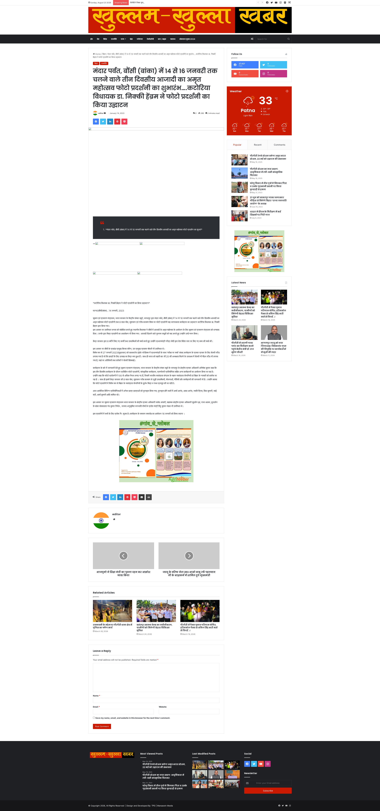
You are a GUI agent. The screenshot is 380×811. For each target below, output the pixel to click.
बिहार (104, 54)
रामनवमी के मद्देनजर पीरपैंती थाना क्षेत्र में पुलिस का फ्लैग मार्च (112, 626)
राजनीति (114, 39)
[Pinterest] (117, 122)
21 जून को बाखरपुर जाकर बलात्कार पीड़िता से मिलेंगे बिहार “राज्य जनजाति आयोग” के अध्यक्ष (268, 200)
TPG (153, 805)
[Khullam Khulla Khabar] (190, 20)
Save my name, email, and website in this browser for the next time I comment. (132, 718)
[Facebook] (96, 122)
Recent (257, 144)
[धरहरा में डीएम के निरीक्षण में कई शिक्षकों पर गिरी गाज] (239, 215)
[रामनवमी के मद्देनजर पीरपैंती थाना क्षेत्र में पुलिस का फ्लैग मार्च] (112, 611)
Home (98, 54)
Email (96, 707)
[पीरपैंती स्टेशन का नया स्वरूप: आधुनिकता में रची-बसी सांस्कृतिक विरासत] (239, 173)
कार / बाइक (162, 39)
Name (96, 695)
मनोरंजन (140, 39)
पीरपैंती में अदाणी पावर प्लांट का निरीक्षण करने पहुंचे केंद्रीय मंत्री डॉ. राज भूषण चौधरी (242, 347)
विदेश (105, 39)
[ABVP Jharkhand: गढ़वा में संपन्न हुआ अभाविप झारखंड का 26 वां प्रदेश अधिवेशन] (199, 784)
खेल (131, 39)
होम (91, 39)
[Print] (149, 497)
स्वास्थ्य (172, 39)
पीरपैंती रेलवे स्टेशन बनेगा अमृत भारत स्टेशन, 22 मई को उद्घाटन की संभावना (268, 157)
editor (100, 113)
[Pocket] (124, 122)
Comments (279, 144)
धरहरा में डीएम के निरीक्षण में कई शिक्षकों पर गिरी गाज (265, 213)
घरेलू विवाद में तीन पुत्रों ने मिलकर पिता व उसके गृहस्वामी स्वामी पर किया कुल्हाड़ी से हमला (268, 186)
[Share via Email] (142, 497)
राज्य (122, 39)
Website (163, 707)
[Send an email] (105, 113)
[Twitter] (103, 122)
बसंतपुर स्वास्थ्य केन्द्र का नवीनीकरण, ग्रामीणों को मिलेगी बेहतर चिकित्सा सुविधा (154, 627)
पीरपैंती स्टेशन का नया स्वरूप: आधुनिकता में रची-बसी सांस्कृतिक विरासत (266, 172)
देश (98, 39)
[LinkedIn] (110, 122)
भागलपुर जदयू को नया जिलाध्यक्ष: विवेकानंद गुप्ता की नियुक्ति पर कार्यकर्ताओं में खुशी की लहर (273, 347)
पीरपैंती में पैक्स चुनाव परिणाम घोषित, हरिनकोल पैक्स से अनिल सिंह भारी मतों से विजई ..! (160, 2)
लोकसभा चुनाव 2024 (187, 39)
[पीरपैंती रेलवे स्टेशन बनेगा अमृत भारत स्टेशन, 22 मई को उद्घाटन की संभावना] (239, 159)
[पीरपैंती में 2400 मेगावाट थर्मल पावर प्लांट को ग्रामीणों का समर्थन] (232, 774)
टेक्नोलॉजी (150, 39)
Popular (237, 144)
